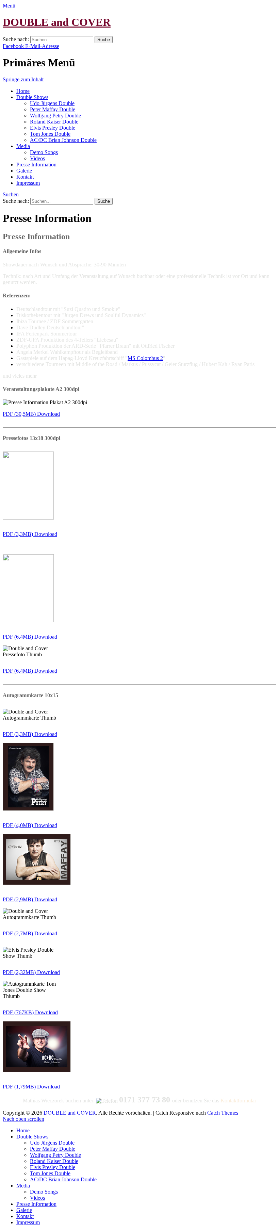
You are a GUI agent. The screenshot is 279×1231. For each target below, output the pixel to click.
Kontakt (25, 177)
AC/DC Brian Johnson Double (63, 140)
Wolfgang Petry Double (55, 115)
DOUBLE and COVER (57, 22)
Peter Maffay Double (52, 109)
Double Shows (32, 97)
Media (23, 146)
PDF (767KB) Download (30, 1012)
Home (23, 91)
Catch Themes (222, 1113)
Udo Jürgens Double (52, 103)
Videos (37, 158)
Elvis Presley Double (52, 128)
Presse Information (36, 164)
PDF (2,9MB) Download (30, 899)
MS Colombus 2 (145, 358)
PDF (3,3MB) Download (30, 534)
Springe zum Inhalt (23, 79)
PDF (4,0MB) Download (30, 825)
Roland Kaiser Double (54, 122)
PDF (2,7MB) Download (30, 933)
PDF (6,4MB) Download (30, 637)
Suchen (11, 194)
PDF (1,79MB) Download (31, 1086)
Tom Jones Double (50, 134)
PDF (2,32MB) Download (31, 972)
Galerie (24, 171)
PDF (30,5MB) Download (31, 414)
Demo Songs (44, 152)
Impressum (28, 183)
